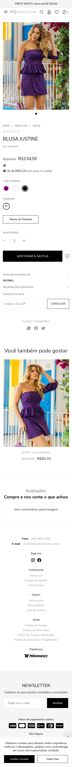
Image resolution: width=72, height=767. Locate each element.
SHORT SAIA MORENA (36, 452)
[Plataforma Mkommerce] (36, 655)
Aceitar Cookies (19, 759)
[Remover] (5, 241)
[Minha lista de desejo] (56, 12)
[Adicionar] (24, 241)
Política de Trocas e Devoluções (36, 635)
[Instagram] (33, 560)
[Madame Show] (23, 12)
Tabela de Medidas (20, 219)
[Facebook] (36, 328)
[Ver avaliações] (11, 131)
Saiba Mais (52, 759)
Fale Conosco (36, 585)
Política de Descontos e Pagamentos (36, 640)
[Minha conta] (49, 12)
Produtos (21, 125)
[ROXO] (6, 188)
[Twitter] (43, 328)
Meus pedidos (36, 605)
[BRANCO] (15, 188)
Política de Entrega (36, 625)
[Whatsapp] (28, 328)
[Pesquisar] (41, 12)
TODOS (36, 125)
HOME (6, 125)
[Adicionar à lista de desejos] (67, 256)
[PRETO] (25, 188)
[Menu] (5, 12)
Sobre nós (36, 575)
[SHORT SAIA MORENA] (36, 403)
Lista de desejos (36, 610)
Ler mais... (8, 280)
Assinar (57, 703)
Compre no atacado (36, 580)
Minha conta (36, 600)
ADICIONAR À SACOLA (32, 256)
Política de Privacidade (36, 630)
